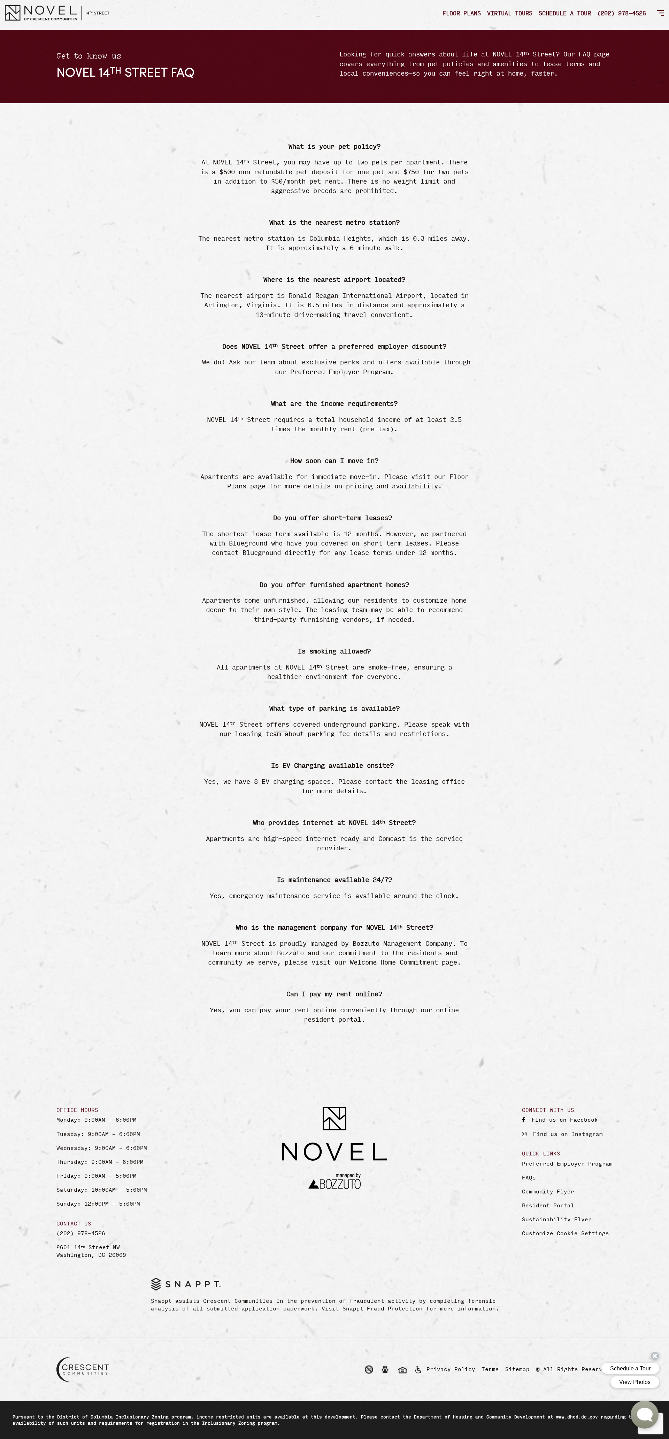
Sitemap (517, 1368)
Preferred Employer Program (567, 1163)
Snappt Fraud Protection (383, 1308)
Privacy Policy (450, 1368)
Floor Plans (462, 13)
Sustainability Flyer (557, 1219)
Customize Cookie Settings (565, 1233)
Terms (490, 1368)
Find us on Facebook (563, 1119)
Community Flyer (548, 1191)
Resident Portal (548, 1205)
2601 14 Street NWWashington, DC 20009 (91, 1251)
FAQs (529, 1177)
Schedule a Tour (565, 13)
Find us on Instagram (566, 1133)
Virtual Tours (509, 13)
